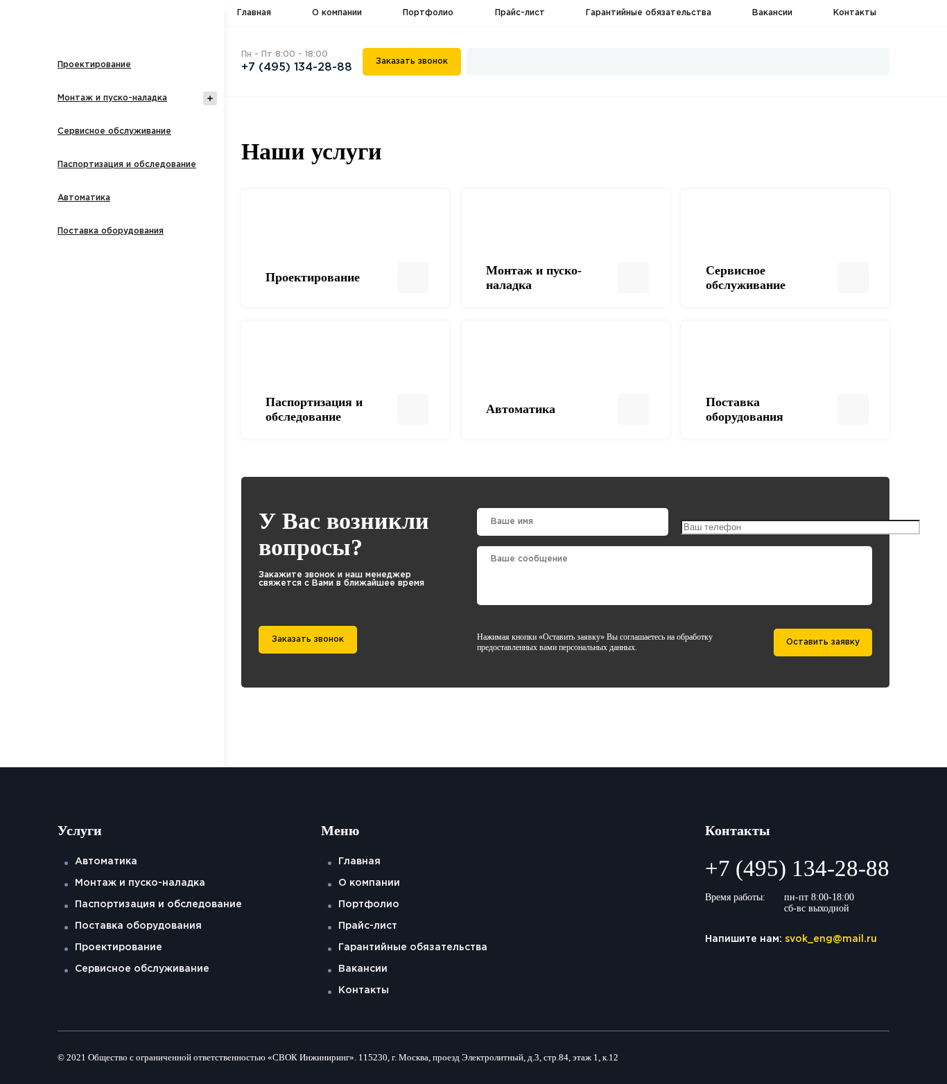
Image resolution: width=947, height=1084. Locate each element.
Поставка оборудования (111, 231)
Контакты (854, 13)
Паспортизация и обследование (127, 164)
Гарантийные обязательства (648, 13)
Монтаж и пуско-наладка (112, 98)
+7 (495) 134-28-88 (296, 67)
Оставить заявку (823, 642)
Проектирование (94, 65)
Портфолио (428, 13)
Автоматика (84, 198)
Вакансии (772, 13)
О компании (337, 13)
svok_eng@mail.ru (831, 939)
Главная (254, 13)
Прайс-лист (520, 13)
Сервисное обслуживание (114, 131)
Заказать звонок (412, 61)
